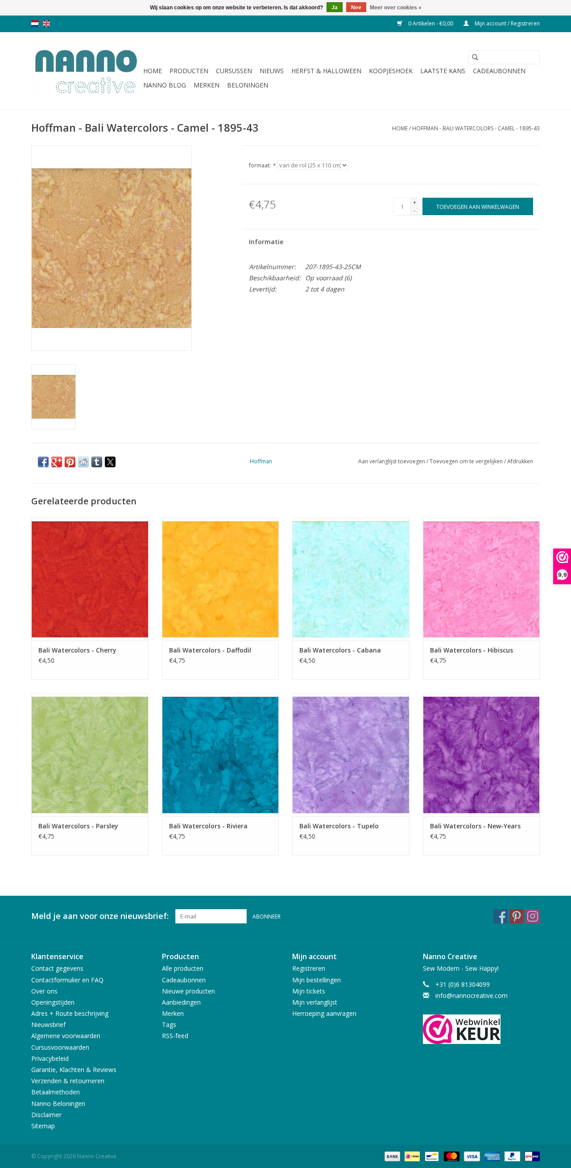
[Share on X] (110, 462)
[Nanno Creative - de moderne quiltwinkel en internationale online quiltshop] (86, 71)
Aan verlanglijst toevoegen (392, 461)
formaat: (262, 165)
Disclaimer (46, 1114)
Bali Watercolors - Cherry (77, 650)
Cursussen (234, 71)
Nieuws (272, 71)
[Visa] (471, 1156)
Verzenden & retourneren (67, 1081)
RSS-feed (175, 1035)
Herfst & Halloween (326, 71)
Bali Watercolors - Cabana (340, 650)
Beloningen (247, 85)
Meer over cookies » (396, 7)
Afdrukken (520, 461)
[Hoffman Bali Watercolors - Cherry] (90, 579)
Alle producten (182, 968)
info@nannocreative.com (471, 995)
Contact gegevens (57, 968)
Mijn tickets (308, 991)
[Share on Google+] (56, 462)
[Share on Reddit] (83, 462)
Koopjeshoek (391, 71)
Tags (169, 1024)
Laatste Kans (442, 71)
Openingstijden (52, 1002)
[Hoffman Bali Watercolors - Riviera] (220, 754)
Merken (206, 85)
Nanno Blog (164, 85)
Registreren (308, 968)
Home (152, 71)
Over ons (44, 991)
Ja (334, 7)
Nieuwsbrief (48, 1024)
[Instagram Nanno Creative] (532, 916)
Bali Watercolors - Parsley (78, 826)
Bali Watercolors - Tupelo (339, 826)
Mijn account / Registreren (506, 23)
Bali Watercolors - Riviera (208, 826)
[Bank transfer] (391, 1156)
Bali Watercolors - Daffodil (210, 650)
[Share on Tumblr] (96, 462)
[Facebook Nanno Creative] (500, 916)
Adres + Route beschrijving (69, 1013)
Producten (189, 71)
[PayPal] (511, 1156)
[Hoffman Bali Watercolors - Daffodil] (220, 579)
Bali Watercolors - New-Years (475, 826)
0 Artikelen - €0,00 (431, 23)
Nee (356, 7)
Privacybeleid (50, 1058)
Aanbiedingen (181, 1002)
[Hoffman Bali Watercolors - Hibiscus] (481, 579)
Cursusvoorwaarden (60, 1047)
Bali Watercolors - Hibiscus (471, 650)
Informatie (266, 241)
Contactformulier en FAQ (67, 980)
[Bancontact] (431, 1156)
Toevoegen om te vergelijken (467, 461)
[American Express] (491, 1156)
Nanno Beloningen (58, 1103)
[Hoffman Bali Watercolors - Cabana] (351, 579)
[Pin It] (70, 462)
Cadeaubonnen (499, 71)
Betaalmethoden (55, 1092)
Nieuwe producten (188, 991)
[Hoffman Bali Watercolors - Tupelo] (351, 754)
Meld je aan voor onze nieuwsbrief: (100, 916)
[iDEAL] (411, 1156)
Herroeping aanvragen (324, 1013)
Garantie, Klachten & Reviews (73, 1069)
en (46, 23)
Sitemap (43, 1126)
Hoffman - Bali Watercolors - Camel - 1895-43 (476, 128)
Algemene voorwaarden (65, 1035)
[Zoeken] (475, 57)
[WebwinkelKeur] (481, 1029)
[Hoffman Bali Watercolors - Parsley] (90, 754)
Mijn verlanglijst (314, 1002)
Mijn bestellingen (316, 980)
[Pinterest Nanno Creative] (516, 916)
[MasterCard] (451, 1156)
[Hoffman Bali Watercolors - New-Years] (481, 754)
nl (34, 23)
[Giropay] (530, 1156)
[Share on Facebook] (43, 462)
